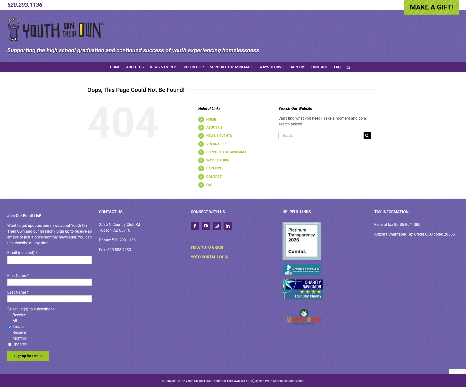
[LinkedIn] (228, 226)
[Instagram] (217, 226)
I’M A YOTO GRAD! (207, 247)
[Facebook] (195, 226)
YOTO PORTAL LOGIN (209, 257)
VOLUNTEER (216, 144)
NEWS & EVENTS (219, 136)
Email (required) (22, 252)
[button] (348, 67)
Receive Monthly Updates (20, 338)
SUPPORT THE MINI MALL (226, 152)
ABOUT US (214, 127)
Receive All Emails (19, 321)
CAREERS (213, 168)
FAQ (209, 185)
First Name (18, 275)
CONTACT (214, 176)
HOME (211, 119)
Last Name (18, 292)
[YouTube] (206, 226)
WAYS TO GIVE (217, 160)
